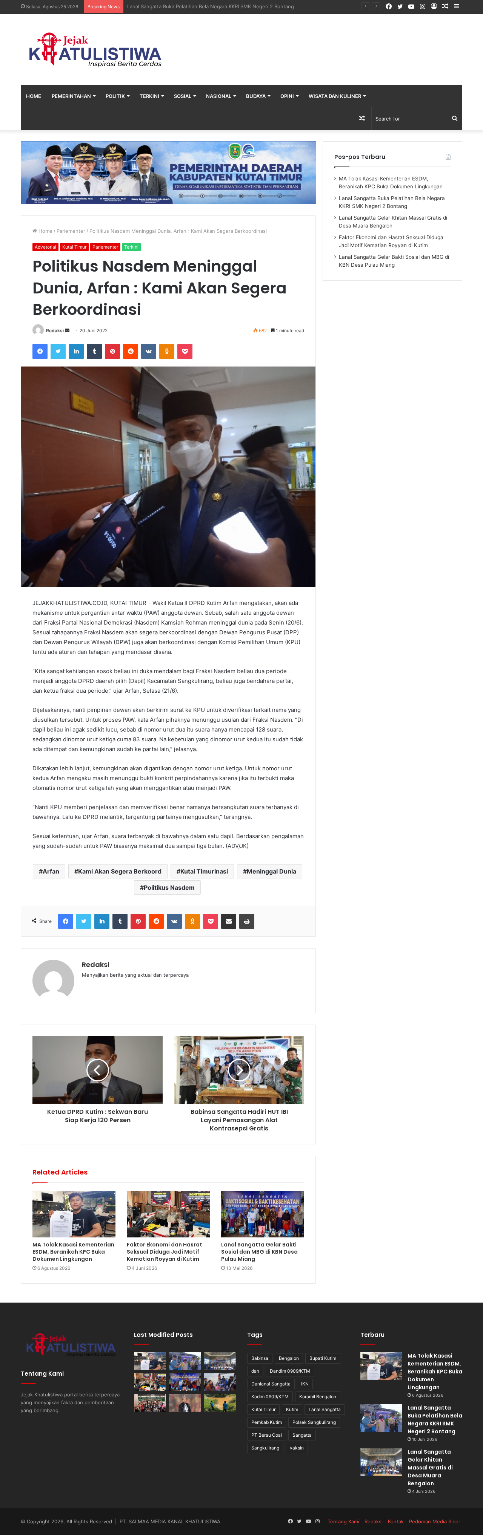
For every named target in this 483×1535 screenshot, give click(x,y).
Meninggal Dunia (271, 871)
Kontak (396, 1521)
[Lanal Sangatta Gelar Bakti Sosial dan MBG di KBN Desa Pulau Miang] (262, 1214)
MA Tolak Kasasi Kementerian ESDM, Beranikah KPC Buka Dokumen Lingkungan (73, 1252)
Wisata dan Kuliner (335, 96)
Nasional (218, 96)
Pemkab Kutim (266, 1422)
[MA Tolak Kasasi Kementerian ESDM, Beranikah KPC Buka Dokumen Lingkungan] (73, 1214)
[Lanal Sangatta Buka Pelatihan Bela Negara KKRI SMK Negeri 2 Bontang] (185, 1361)
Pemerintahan (71, 96)
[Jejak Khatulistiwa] (96, 49)
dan (255, 1371)
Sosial (182, 96)
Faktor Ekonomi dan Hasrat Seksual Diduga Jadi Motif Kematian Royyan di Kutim (164, 1252)
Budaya (256, 96)
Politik (115, 96)
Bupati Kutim (322, 1358)
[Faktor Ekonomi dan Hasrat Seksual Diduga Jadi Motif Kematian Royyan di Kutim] (168, 1214)
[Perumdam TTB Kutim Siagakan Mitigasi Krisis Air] (220, 1403)
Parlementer (71, 231)
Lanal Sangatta (325, 1409)
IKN (305, 1384)
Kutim (292, 1409)
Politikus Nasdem (169, 887)
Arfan (51, 871)
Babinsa (259, 1358)
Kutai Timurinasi (204, 871)
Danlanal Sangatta (271, 1384)
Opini (287, 96)
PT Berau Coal (266, 1435)
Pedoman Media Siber (434, 1521)
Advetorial (45, 247)
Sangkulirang (265, 1448)
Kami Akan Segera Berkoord (120, 871)
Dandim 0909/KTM (290, 1371)
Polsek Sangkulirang (314, 1422)
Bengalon (289, 1358)
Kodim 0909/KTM (270, 1396)
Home (33, 96)
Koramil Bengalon (317, 1396)
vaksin (297, 1448)
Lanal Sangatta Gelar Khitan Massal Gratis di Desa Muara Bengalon (205, 6)
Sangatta (302, 1435)
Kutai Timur (74, 247)
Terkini (149, 96)
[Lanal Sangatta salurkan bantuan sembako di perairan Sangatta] (220, 1382)
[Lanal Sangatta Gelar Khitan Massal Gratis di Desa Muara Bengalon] (220, 1361)
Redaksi (55, 330)
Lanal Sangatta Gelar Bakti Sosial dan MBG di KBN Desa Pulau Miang (259, 1252)
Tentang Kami (343, 1521)
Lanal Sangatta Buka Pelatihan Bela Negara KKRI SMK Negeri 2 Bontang (435, 1419)
